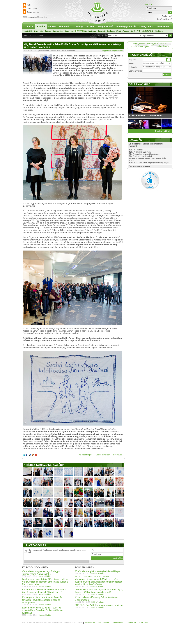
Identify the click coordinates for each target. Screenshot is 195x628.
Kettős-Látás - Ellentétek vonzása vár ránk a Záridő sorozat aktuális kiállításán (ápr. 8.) (44, 590)
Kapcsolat (143, 622)
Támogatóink (146, 26)
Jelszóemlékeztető (164, 19)
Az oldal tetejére (85, 455)
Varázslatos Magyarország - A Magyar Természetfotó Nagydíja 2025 (41, 572)
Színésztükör (58, 31)
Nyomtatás (117, 455)
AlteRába (159, 31)
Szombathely (160, 46)
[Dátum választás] (168, 59)
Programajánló (105, 26)
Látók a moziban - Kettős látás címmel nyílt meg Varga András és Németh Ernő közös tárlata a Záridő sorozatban (46, 582)
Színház (48, 31)
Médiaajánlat (103, 622)
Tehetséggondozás (126, 26)
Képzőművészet (90, 31)
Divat (118, 31)
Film (41, 31)
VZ (138, 31)
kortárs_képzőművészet (157, 43)
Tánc (67, 31)
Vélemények (163, 26)
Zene (36, 31)
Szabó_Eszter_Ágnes (140, 47)
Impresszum (90, 622)
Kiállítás (79, 31)
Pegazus (125, 31)
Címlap (29, 26)
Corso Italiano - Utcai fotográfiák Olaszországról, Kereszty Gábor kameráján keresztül (99, 590)
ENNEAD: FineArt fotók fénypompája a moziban (98, 605)
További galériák (162, 131)
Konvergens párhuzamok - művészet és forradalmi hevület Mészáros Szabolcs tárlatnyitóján (42, 600)
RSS (28, 5)
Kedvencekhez (33, 12)
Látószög (78, 26)
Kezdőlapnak (32, 8)
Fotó (72, 31)
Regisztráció (167, 16)
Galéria (90, 26)
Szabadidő (63, 26)
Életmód (52, 26)
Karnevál (101, 31)
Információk (131, 622)
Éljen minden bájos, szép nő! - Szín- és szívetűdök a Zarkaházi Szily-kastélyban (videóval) (42, 610)
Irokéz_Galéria (139, 43)
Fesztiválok (28, 31)
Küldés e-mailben (103, 455)
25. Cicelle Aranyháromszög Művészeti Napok (98, 571)
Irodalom (111, 31)
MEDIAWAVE (147, 31)
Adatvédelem (117, 622)
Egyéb (133, 31)
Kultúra (41, 26)
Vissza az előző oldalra (33, 36)
